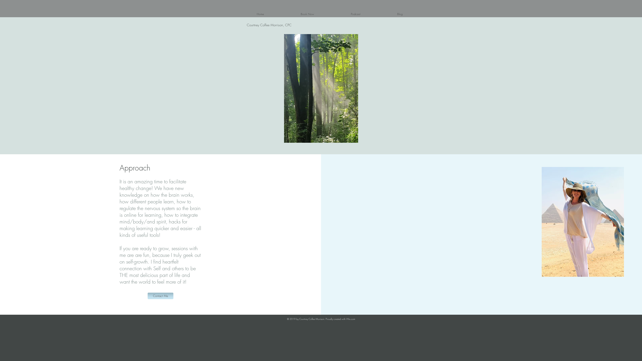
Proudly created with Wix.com (340, 319)
